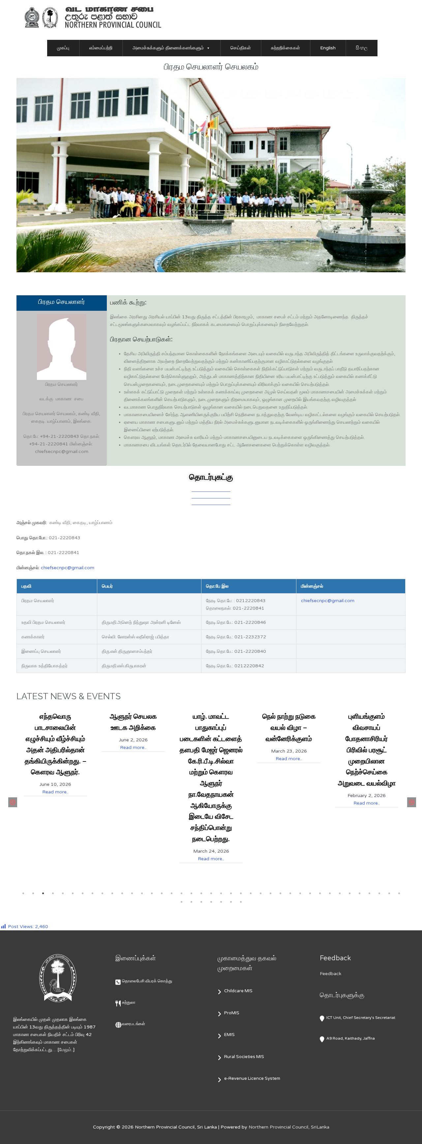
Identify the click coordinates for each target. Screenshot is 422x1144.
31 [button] (319, 893)
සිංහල (362, 48)
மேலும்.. (66, 1049)
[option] (55, 752)
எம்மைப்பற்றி (100, 48)
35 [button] (359, 893)
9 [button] (102, 893)
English (328, 48)
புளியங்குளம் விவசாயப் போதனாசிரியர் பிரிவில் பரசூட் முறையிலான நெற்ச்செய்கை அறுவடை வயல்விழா (367, 749)
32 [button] (329, 893)
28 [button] (290, 893)
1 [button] (23, 893)
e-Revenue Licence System (252, 1078)
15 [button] (161, 893)
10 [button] (112, 893)
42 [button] (201, 902)
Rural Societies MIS (244, 1056)
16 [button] (171, 893)
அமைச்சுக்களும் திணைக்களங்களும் (168, 48)
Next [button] (410, 802)
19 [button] (201, 893)
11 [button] (122, 893)
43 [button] (211, 902)
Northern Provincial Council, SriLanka (289, 1127)
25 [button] (260, 893)
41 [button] (191, 902)
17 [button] (181, 893)
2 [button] (33, 893)
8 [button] (92, 893)
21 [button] (221, 893)
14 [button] (151, 893)
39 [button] (399, 893)
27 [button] (280, 893)
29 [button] (300, 893)
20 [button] (211, 893)
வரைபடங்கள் (133, 1023)
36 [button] (369, 893)
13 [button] (141, 893)
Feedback (330, 973)
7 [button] (82, 893)
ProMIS (231, 1013)
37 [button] (379, 893)
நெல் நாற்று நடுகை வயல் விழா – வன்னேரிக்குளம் (289, 727)
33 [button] (339, 893)
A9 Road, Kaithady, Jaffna (350, 1038)
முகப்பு (63, 48)
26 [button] (270, 893)
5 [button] (62, 893)
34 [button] (349, 893)
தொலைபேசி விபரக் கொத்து (147, 981)
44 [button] (221, 902)
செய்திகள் (240, 48)
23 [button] (240, 893)
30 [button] (310, 893)
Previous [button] (11, 802)
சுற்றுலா (129, 1002)
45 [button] (230, 902)
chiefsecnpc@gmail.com (67, 568)
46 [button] (240, 902)
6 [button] (72, 893)
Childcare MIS (238, 991)
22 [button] (230, 893)
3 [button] (43, 893)
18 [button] (191, 893)
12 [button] (132, 893)
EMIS (229, 1034)
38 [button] (389, 893)
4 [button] (52, 893)
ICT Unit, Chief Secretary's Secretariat (360, 1017)
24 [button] (250, 893)
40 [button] (181, 902)
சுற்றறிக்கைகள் (285, 48)
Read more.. (55, 792)
